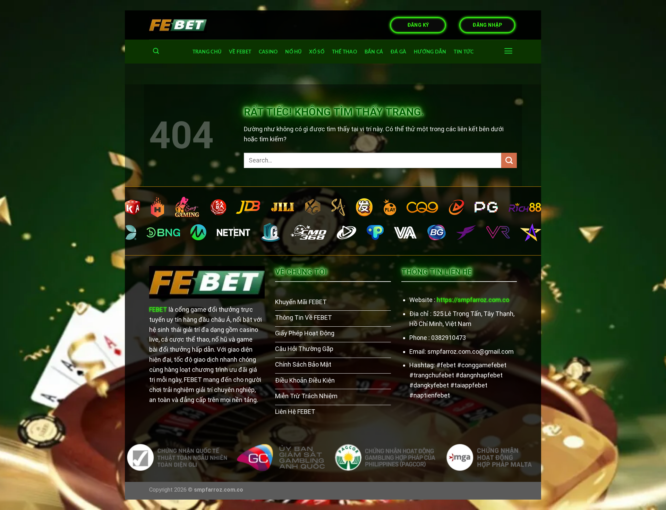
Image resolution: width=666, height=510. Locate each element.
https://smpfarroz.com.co (473, 299)
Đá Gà (398, 52)
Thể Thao (344, 52)
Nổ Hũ (293, 52)
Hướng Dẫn (430, 52)
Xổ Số (316, 52)
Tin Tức (463, 52)
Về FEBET (240, 52)
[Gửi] (509, 160)
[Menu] (508, 51)
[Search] (156, 51)
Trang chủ (207, 52)
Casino (268, 52)
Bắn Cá (374, 52)
